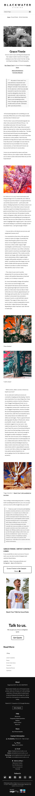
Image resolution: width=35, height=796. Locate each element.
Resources (17, 716)
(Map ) (21, 760)
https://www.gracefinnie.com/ (18, 561)
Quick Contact (17, 722)
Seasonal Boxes (10, 668)
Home (8, 17)
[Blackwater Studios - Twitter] (5, 777)
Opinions (8, 670)
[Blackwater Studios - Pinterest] (20, 777)
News (8, 660)
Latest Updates (10, 657)
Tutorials (8, 665)
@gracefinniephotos (17, 70)
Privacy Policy (21, 784)
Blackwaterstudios (9, 783)
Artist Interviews (11, 663)
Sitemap (26, 784)
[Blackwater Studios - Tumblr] (25, 777)
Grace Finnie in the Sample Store (16, 569)
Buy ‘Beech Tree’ (9, 65)
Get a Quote (17, 708)
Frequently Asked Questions (17, 718)
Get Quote (17, 638)
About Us (17, 724)
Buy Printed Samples (17, 731)
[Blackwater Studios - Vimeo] (30, 777)
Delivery (17, 720)
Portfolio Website (17, 72)
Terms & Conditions (13, 784)
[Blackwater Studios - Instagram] (15, 777)
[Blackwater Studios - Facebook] (10, 777)
